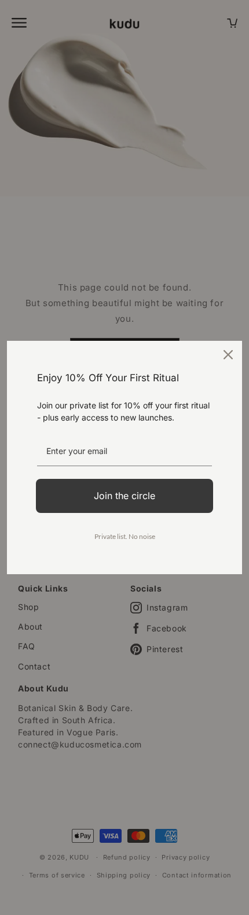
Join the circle (124, 495)
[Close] (228, 355)
